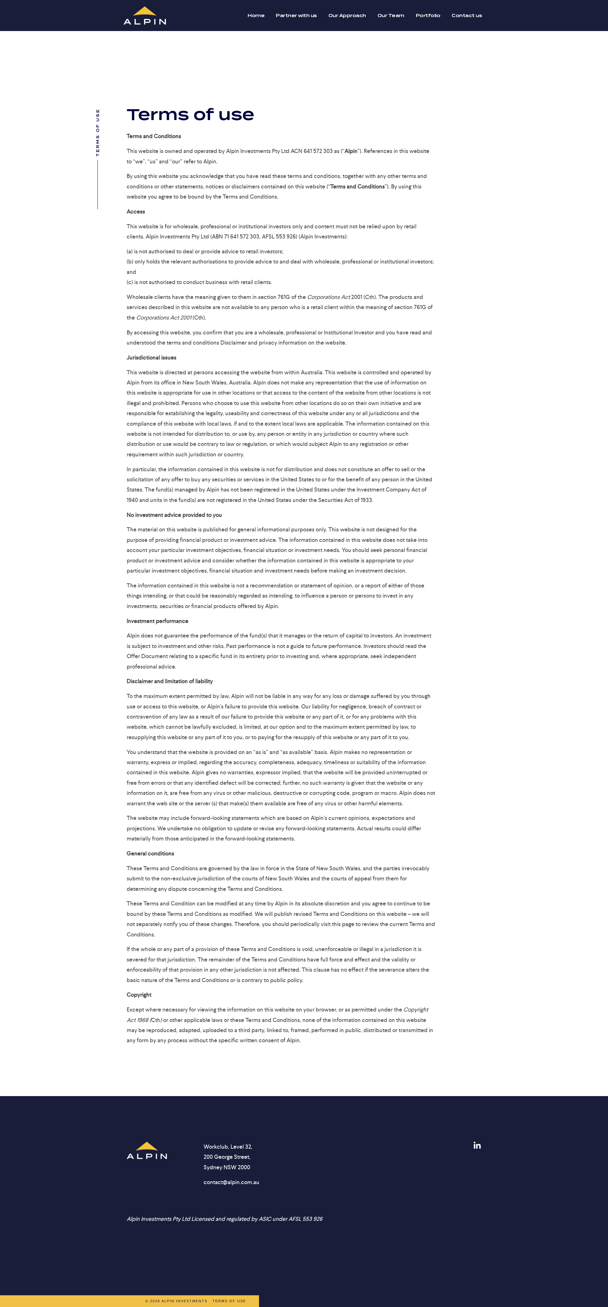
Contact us (467, 15)
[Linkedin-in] (477, 1146)
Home (256, 15)
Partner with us (296, 15)
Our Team (390, 15)
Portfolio (428, 15)
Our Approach (347, 15)
